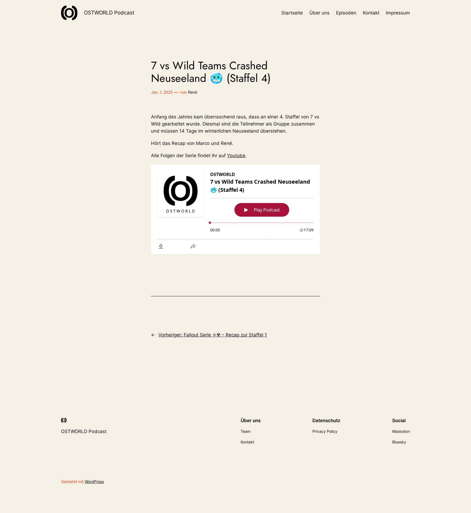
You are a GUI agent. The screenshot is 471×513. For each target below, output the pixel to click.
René (192, 92)
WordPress (94, 481)
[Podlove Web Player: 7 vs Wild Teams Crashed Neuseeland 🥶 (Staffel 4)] (235, 209)
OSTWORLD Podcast (109, 12)
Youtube (236, 155)
